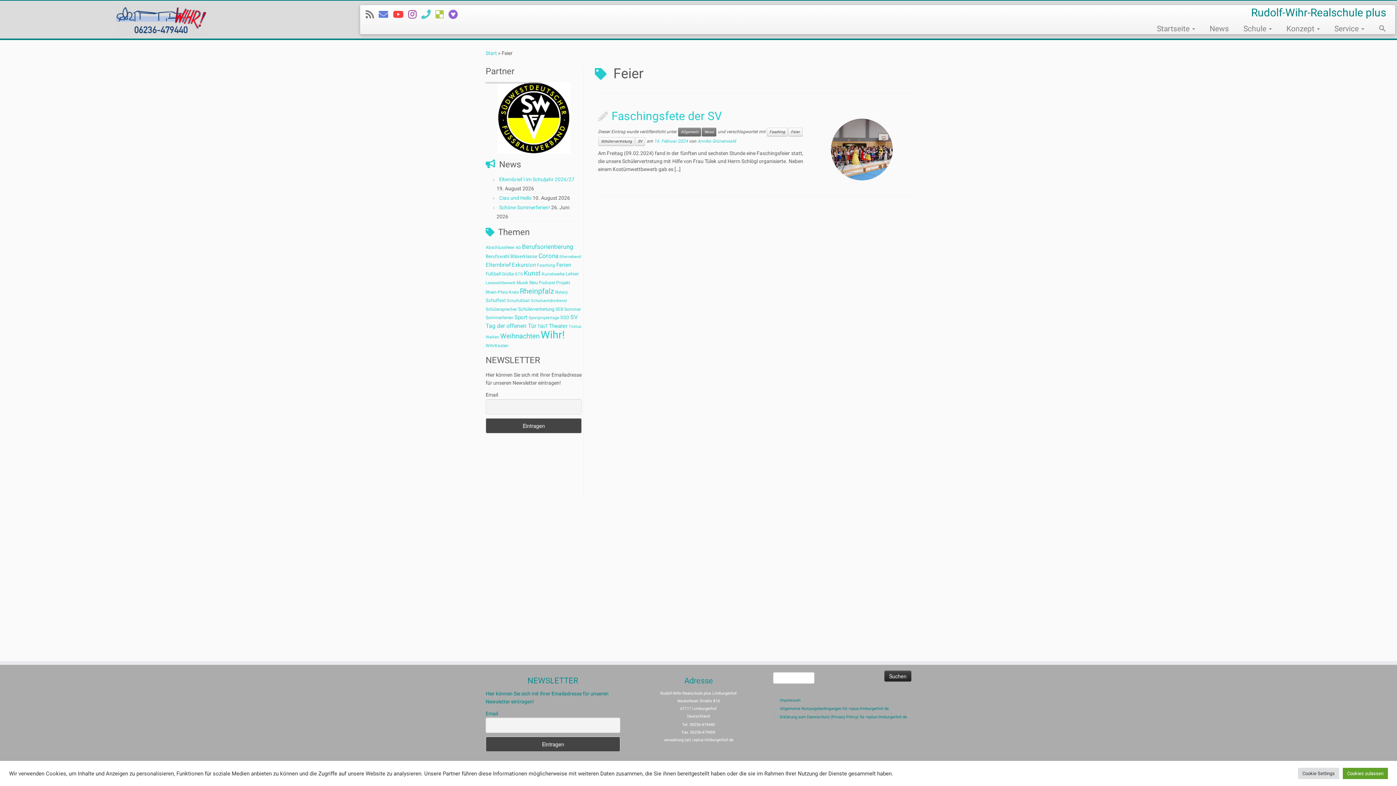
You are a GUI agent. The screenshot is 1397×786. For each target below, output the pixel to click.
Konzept (1301, 28)
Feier (795, 132)
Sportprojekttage (544, 317)
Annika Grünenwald (716, 141)
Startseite (1174, 28)
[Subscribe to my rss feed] (372, 14)
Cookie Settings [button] (1318, 773)
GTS (519, 274)
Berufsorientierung (547, 246)
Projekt (563, 282)
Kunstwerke (553, 274)
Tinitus (575, 326)
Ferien (563, 265)
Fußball (493, 274)
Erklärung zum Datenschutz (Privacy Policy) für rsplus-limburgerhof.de (843, 717)
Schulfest (496, 300)
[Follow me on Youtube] (400, 14)
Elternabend (570, 256)
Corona (548, 255)
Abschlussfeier (500, 247)
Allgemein (689, 132)
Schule (1255, 28)
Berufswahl (497, 256)
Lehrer (572, 274)
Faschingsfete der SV (667, 116)
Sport (521, 317)
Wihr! (553, 335)
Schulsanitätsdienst (549, 300)
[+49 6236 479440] (428, 14)
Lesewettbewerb (501, 283)
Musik (522, 282)
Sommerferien (499, 317)
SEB (559, 309)
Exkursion (524, 265)
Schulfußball (518, 300)
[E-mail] (386, 14)
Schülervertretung (536, 309)
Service (1347, 28)
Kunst (532, 273)
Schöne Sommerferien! (524, 207)
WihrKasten (497, 345)
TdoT (542, 326)
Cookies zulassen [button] (1365, 773)
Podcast (547, 282)
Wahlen (492, 337)
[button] (1379, 29)
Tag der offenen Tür (511, 325)
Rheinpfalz (537, 291)
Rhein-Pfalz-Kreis (502, 292)
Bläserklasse (523, 256)
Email (492, 395)
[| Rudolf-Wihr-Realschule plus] (161, 19)
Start (491, 53)
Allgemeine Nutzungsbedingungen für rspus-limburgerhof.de (834, 708)
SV (574, 317)
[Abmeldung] (455, 14)
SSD (564, 317)
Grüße (508, 274)
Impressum (790, 700)
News (1219, 28)
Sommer (572, 309)
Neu (533, 282)
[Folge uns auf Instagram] (414, 14)
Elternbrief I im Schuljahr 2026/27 (536, 179)
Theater (558, 326)
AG (518, 247)
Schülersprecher (501, 309)
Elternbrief (498, 265)
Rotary (561, 292)
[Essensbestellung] (442, 14)
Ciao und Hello (515, 198)
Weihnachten (520, 336)
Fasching (546, 265)
